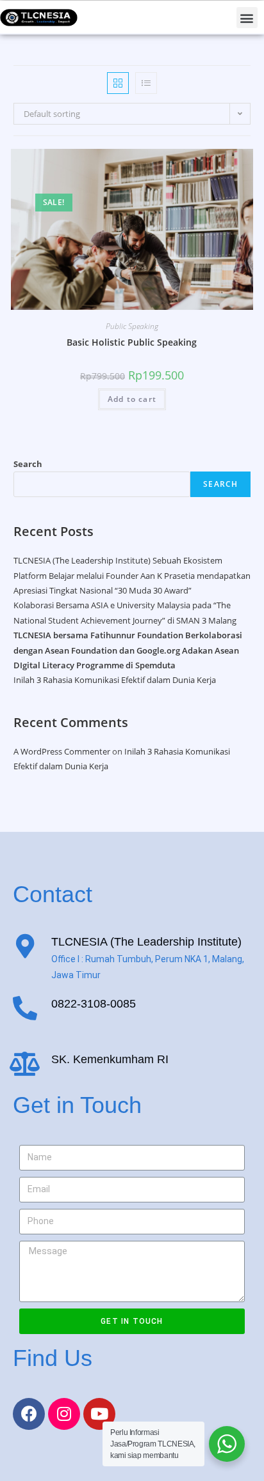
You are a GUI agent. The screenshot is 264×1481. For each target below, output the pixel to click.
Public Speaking (132, 326)
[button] (247, 17)
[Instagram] (64, 1414)
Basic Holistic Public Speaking (132, 342)
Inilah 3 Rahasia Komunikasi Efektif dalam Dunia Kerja (114, 680)
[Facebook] (29, 1414)
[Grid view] (118, 83)
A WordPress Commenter (61, 751)
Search (27, 464)
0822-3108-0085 (93, 1003)
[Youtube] (99, 1414)
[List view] (146, 83)
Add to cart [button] (132, 399)
